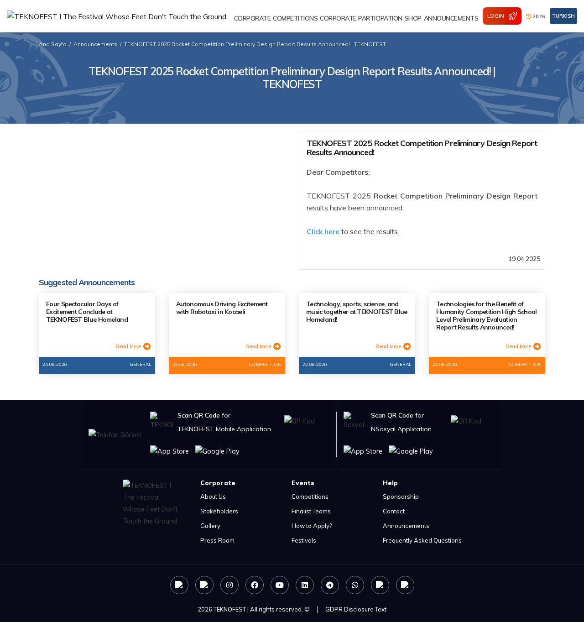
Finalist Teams (311, 511)
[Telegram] (330, 585)
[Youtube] (280, 585)
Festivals (304, 540)
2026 (538, 16)
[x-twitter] (204, 585)
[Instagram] (229, 585)
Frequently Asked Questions (422, 540)
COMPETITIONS (295, 18)
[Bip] (405, 585)
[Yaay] (380, 585)
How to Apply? (312, 525)
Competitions (310, 496)
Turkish (563, 16)
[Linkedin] (305, 585)
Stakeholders (219, 511)
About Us (213, 496)
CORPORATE (252, 18)
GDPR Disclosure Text (355, 609)
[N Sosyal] (179, 585)
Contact (394, 511)
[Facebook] (254, 585)
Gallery (210, 525)
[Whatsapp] (355, 585)
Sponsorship (401, 496)
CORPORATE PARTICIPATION (361, 18)
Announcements (95, 44)
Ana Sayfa (53, 44)
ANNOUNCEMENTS (451, 18)
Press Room (217, 540)
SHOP (413, 18)
